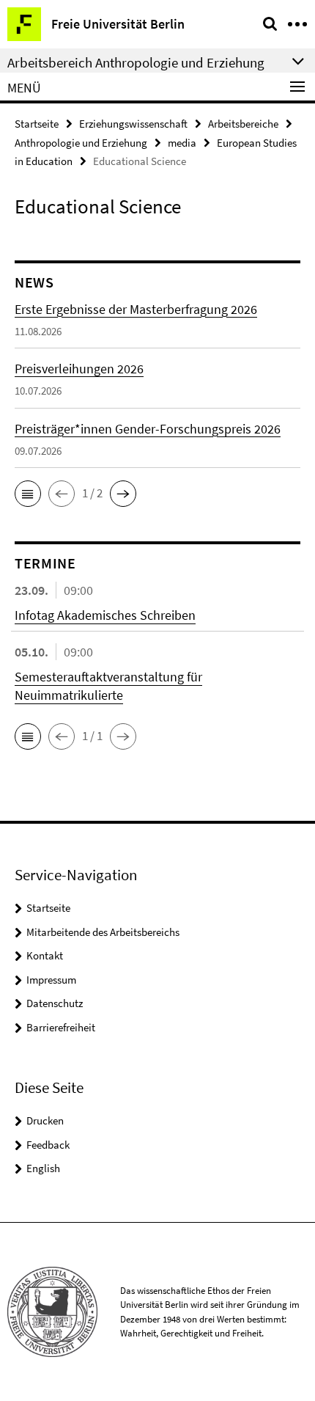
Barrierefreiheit (60, 1027)
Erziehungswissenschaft (133, 124)
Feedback (48, 1145)
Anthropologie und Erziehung (81, 143)
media (182, 143)
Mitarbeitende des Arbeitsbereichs (102, 932)
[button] (28, 493)
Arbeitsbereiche (243, 124)
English (43, 1168)
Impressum (51, 980)
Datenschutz (54, 1003)
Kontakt (44, 955)
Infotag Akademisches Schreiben (105, 615)
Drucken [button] (45, 1120)
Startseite (37, 124)
